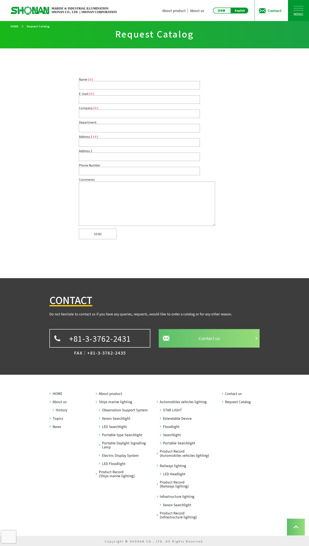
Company (88, 108)
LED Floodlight (113, 464)
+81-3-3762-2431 (100, 338)
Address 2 (85, 151)
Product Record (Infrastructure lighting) (178, 515)
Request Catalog (238, 402)
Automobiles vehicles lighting (183, 402)
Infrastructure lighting (177, 496)
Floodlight (171, 427)
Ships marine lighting (115, 402)
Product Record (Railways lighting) (174, 484)
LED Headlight (174, 474)
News (57, 427)
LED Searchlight (114, 427)
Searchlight (172, 435)
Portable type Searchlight (122, 435)
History (61, 410)
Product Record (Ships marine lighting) (117, 474)
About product (174, 10)
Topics (58, 418)
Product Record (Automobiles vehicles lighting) (184, 453)
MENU (298, 14)
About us (197, 10)
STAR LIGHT (172, 410)
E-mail (86, 94)
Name (86, 79)
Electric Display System (120, 455)
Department (87, 122)
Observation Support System (125, 410)
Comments (87, 179)
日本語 (221, 10)
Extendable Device (177, 418)
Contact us (209, 338)
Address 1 (88, 136)
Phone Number (89, 165)
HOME (57, 394)
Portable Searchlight (179, 443)
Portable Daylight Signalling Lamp (124, 445)
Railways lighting (173, 466)
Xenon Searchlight (116, 418)
